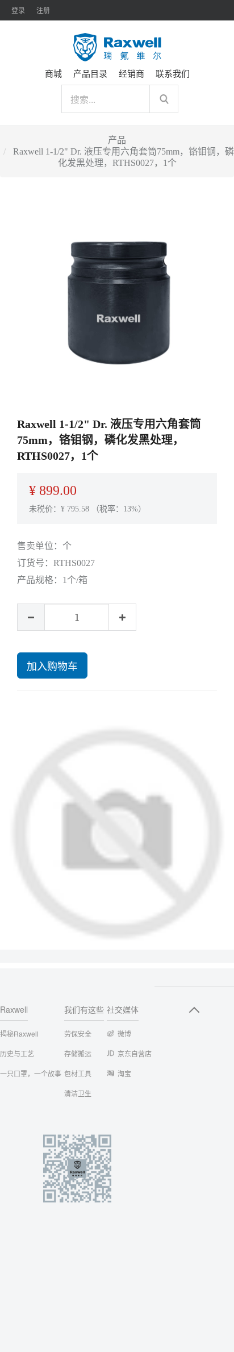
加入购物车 (52, 665)
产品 (117, 140)
